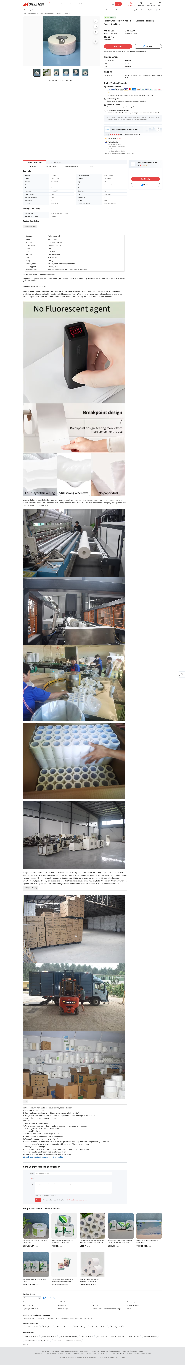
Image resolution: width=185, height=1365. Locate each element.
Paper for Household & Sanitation (52, 13)
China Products (55, 1351)
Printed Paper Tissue (31, 1341)
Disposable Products (63, 1327)
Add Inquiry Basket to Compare (61, 80)
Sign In (107, 153)
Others (129, 1309)
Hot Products (45, 1351)
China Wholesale (84, 1351)
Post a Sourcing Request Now (77, 1200)
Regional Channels (115, 1351)
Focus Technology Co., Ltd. (80, 1357)
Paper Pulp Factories (87, 1336)
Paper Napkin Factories (49, 1336)
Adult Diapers (62, 1305)
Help (127, 10)
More (24, 1344)
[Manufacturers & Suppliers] (33, 4)
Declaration (112, 1357)
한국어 (108, 1353)
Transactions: (134, 135)
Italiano (83, 1353)
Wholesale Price (95, 1351)
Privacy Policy (121, 1357)
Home (24, 13)
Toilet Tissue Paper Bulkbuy (74, 1341)
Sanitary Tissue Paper (117, 1336)
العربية (102, 1353)
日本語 (113, 1353)
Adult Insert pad (62, 1302)
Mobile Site (134, 1351)
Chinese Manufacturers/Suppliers (69, 1351)
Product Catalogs (50, 1298)
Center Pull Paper (63, 1309)
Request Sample (140, 51)
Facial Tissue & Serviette (32, 1327)
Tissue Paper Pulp (134, 1336)
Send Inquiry (118, 46)
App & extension (138, 10)
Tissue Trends (57, 1341)
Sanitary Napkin (132, 1302)
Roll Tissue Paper (102, 1336)
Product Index (125, 1351)
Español (53, 1353)
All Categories (30, 10)
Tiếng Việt (136, 1353)
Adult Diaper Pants (28, 1305)
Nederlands (96, 1353)
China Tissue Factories (31, 1336)
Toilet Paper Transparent (81, 1327)
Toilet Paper (66, 13)
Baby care (26, 1302)
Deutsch (89, 1353)
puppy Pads (96, 1302)
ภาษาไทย (124, 1353)
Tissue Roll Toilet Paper (150, 1336)
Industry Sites (104, 1351)
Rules (160, 10)
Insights (141, 1351)
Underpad (95, 1305)
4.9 (138, 165)
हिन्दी (118, 1353)
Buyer (117, 10)
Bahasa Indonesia (146, 1353)
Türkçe (130, 1353)
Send (37, 1200)
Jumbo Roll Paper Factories (68, 1336)
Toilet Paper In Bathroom (99, 1327)
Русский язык (75, 1353)
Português (60, 1353)
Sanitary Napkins (48, 1327)
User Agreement (103, 1357)
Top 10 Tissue (45, 1341)
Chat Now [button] (149, 46)
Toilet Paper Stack (116, 1327)
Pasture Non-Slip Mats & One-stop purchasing (106, 1309)
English (47, 1353)
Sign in (160, 5)
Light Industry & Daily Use (35, 13)
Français (67, 1353)
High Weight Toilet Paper (30, 1309)
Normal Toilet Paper (133, 1305)
